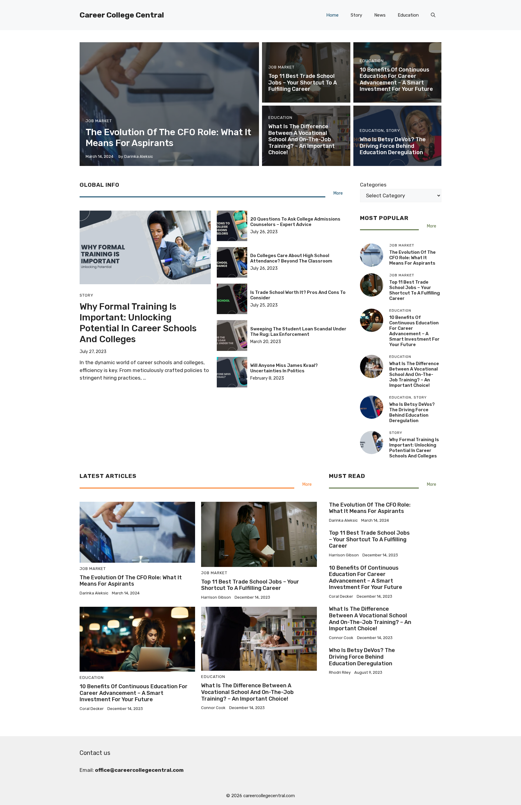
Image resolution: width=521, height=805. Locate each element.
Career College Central (122, 15)
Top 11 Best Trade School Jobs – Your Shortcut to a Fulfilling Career (302, 82)
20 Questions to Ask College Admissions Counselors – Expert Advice (295, 221)
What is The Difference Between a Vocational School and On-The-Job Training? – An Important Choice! (301, 139)
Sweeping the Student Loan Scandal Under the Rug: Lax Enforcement (298, 331)
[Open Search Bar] (433, 15)
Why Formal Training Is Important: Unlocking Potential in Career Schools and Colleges (138, 323)
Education (408, 15)
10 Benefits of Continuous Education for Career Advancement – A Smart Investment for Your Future (396, 79)
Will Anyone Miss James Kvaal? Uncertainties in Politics (284, 368)
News (380, 15)
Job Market (99, 121)
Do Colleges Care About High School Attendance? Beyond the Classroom (291, 258)
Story (356, 15)
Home (332, 15)
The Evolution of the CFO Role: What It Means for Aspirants (168, 137)
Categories (373, 185)
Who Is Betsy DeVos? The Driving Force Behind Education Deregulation (393, 146)
